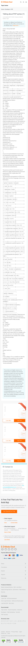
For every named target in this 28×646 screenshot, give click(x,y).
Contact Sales (14, 522)
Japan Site (3, 598)
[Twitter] (9, 549)
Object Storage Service (6, 589)
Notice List (3, 633)
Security (3, 592)
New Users (11, 603)
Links (8, 633)
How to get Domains (6, 600)
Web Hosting (22, 589)
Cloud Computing (12, 609)
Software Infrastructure (17, 600)
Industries (19, 609)
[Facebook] (2, 549)
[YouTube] (12, 549)
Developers (3, 612)
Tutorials (18, 612)
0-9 (15, 623)
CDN (14, 587)
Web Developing (11, 612)
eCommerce (16, 589)
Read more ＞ (16, 25)
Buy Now (20, 420)
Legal (20, 631)
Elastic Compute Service (7, 587)
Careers (3, 631)
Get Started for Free (9, 511)
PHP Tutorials (4, 614)
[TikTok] (15, 549)
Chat (5, 522)
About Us (8, 631)
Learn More (8, 420)
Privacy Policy (14, 631)
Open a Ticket (7, 532)
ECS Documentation (12, 598)
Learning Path (4, 603)
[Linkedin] (5, 549)
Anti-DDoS (18, 587)
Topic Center (4, 609)
